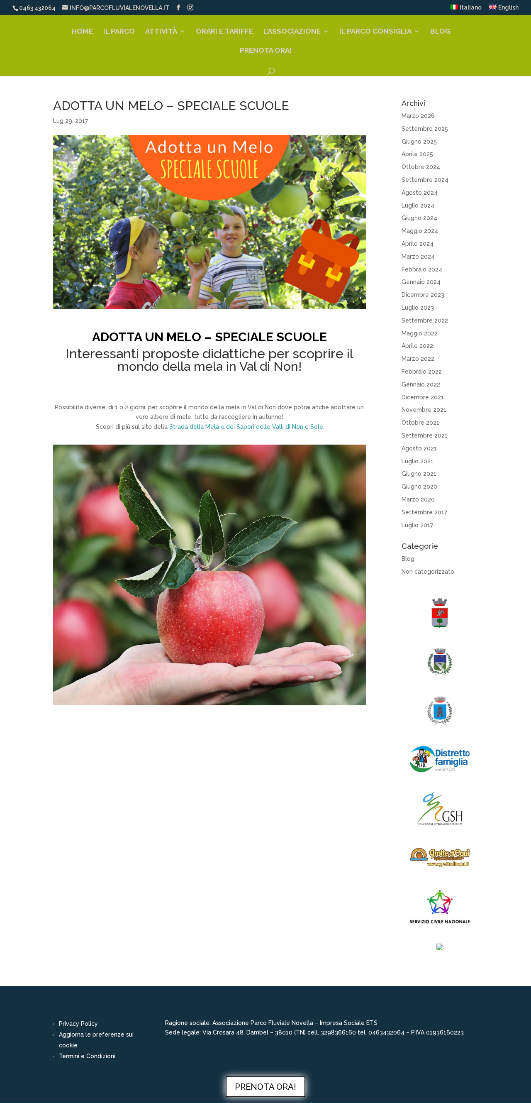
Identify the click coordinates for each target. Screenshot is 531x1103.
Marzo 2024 (418, 256)
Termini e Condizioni (87, 1056)
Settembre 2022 (425, 320)
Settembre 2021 (425, 435)
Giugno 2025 (419, 141)
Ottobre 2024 (421, 167)
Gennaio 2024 (421, 282)
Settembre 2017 (424, 512)
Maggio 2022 (420, 333)
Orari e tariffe (224, 31)
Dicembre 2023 (423, 294)
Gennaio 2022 (421, 384)
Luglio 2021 (418, 461)
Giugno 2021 (419, 473)
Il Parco (119, 31)
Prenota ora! (266, 50)
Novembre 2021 (424, 409)
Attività (161, 31)
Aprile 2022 (417, 345)
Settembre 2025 (425, 128)
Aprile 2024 (418, 243)
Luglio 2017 (417, 525)
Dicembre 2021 (423, 397)
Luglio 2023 (418, 307)
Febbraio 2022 (422, 371)
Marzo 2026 (418, 116)
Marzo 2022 (418, 358)
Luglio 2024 (418, 205)
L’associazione (292, 31)
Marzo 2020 (418, 499)
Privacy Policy (78, 1023)
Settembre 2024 (425, 179)
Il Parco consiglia (375, 31)
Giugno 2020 (419, 486)
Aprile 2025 (417, 154)
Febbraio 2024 (422, 269)
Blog (440, 31)
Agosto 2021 (419, 448)
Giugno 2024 (419, 218)
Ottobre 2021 (420, 422)
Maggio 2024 (420, 230)
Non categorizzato (428, 571)
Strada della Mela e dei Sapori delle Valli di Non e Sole (246, 426)
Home (82, 31)
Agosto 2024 (420, 192)
